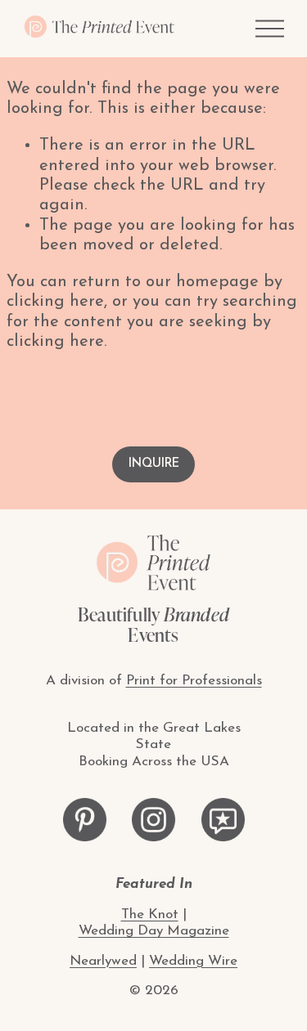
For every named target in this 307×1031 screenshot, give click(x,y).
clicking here (55, 302)
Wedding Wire (193, 961)
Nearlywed (103, 961)
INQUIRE (154, 464)
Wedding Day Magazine (154, 931)
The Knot (149, 914)
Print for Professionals (194, 681)
